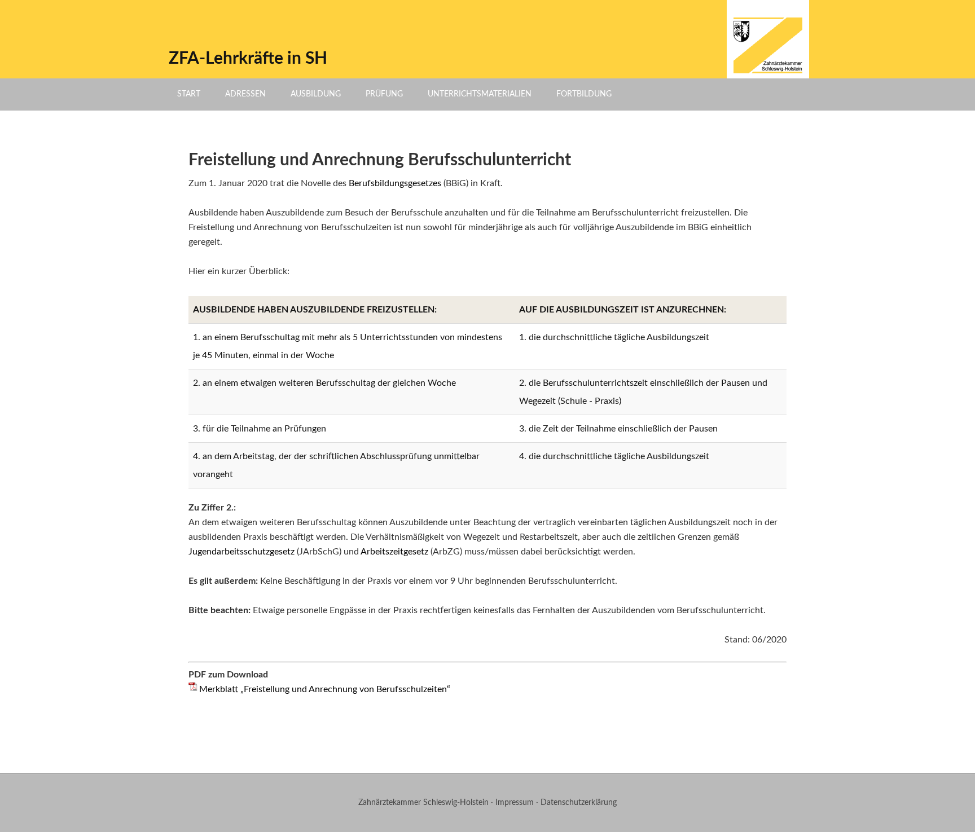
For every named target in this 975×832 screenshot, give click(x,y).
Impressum (514, 803)
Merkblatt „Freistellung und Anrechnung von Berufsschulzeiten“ (324, 689)
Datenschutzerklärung (579, 803)
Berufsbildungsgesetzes (395, 183)
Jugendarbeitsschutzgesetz (241, 551)
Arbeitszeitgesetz (394, 551)
